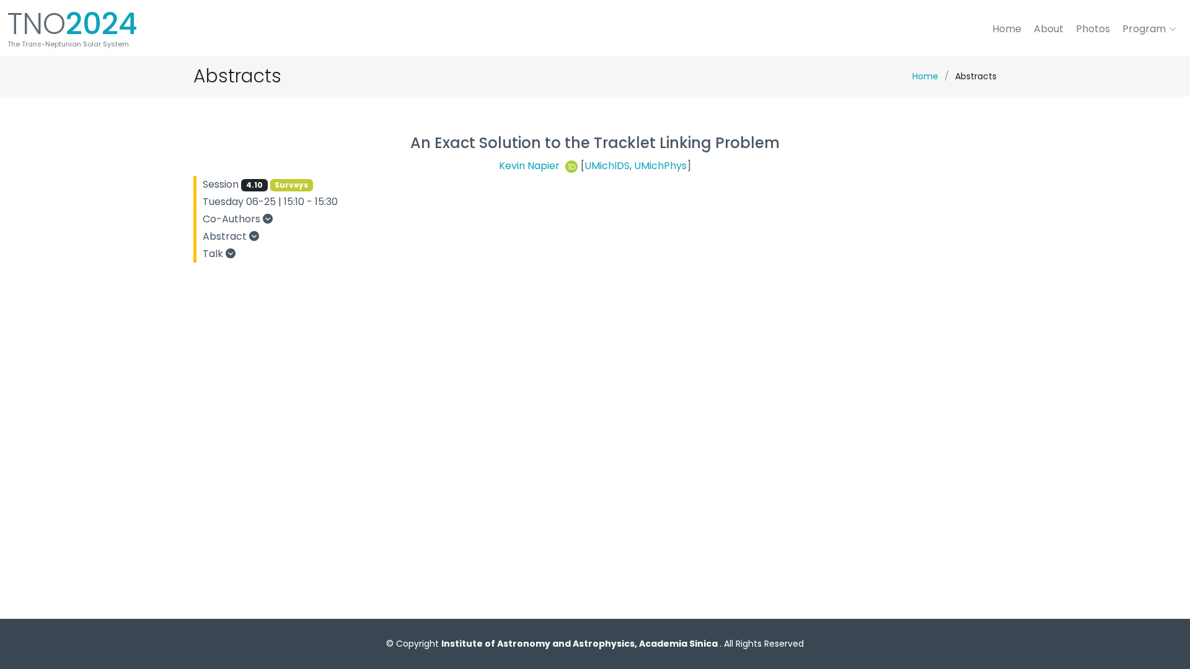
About (1049, 29)
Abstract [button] (226, 236)
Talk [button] (214, 254)
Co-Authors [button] (233, 219)
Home (1006, 29)
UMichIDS (607, 166)
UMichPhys (660, 166)
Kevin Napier (530, 166)
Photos (1093, 29)
